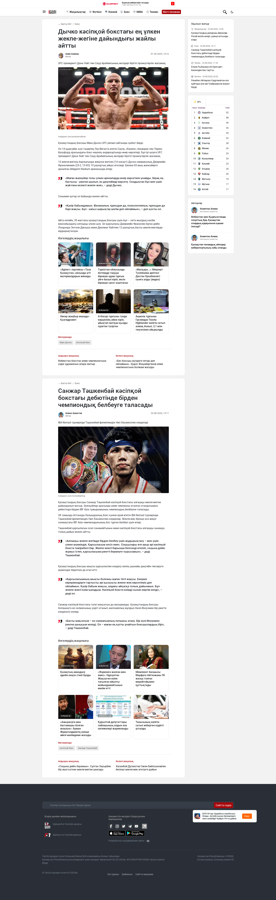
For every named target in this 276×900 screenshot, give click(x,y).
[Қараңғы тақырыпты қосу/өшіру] (232, 12)
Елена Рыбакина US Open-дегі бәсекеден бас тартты (206, 68)
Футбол (96, 11)
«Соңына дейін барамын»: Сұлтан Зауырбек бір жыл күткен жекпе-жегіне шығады (84, 768)
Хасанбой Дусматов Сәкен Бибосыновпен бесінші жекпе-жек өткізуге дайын (141, 768)
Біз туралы (113, 874)
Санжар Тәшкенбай (87, 748)
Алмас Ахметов (73, 413)
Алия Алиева (72, 54)
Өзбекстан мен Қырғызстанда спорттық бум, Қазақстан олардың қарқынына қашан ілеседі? (208, 221)
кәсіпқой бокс (83, 342)
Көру (246, 816)
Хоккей (112, 11)
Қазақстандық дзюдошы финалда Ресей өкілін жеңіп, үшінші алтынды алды (209, 36)
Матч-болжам (171, 11)
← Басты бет (65, 24)
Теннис (154, 11)
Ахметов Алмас (209, 208)
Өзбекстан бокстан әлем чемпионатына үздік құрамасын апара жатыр (82, 362)
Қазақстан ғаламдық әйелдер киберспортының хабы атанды (208, 246)
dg (148, 840)
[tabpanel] (211, 149)
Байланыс (127, 874)
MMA (140, 11)
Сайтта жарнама (144, 874)
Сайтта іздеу (223, 805)
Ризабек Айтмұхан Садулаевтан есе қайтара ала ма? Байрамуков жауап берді (210, 83)
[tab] (198, 102)
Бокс (127, 11)
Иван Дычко (66, 342)
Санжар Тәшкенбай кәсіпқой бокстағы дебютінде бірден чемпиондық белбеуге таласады (208, 53)
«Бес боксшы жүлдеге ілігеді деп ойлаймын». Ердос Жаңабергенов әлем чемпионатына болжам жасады (139, 364)
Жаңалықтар (77, 11)
